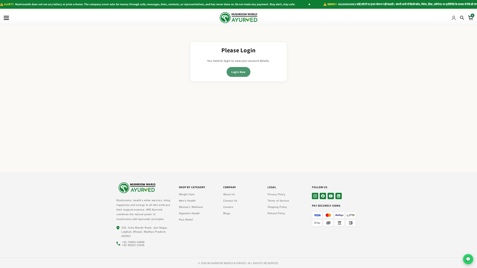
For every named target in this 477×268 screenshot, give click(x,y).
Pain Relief (186, 219)
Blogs (226, 213)
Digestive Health (189, 213)
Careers (228, 206)
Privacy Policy (276, 194)
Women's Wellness (191, 206)
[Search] (462, 18)
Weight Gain (187, 194)
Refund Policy (276, 213)
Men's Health (187, 200)
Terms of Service (278, 200)
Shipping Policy (277, 206)
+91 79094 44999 (133, 242)
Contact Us (230, 200)
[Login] (454, 18)
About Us (229, 194)
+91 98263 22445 (133, 245)
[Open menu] (5, 18)
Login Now (238, 72)
